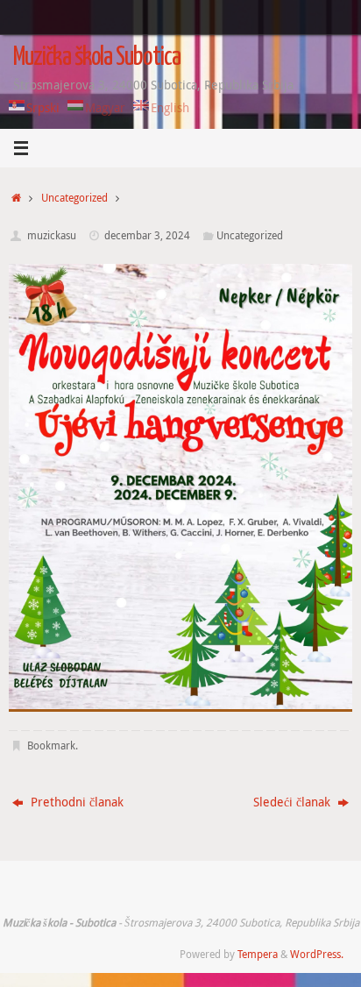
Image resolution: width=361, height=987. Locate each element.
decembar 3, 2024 (147, 235)
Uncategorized (74, 197)
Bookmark (51, 745)
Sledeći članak (293, 802)
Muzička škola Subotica (96, 58)
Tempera (257, 954)
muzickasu (51, 235)
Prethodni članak (75, 802)
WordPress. (316, 954)
